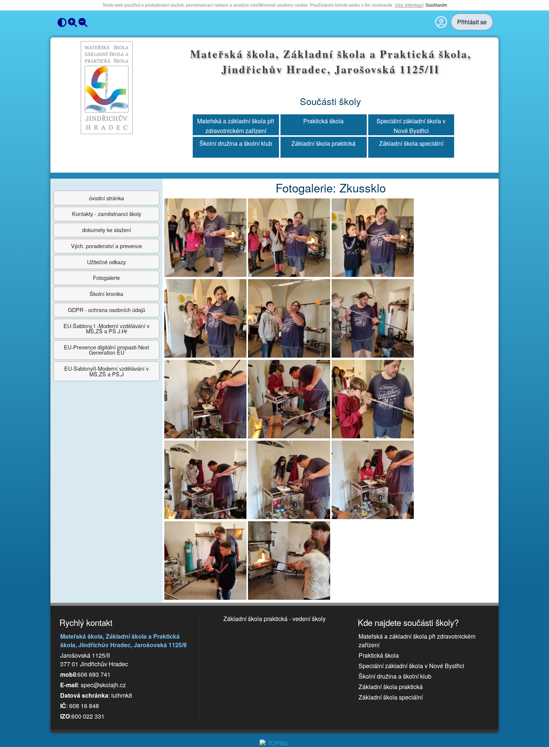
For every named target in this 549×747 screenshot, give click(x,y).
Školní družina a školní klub (235, 143)
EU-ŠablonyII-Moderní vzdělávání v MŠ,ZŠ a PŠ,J (106, 370)
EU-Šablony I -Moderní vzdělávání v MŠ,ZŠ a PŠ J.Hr (106, 328)
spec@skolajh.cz (103, 684)
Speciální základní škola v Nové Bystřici (411, 125)
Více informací (409, 5)
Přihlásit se (472, 22)
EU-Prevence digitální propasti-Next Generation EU (106, 349)
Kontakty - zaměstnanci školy (106, 213)
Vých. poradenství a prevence (106, 246)
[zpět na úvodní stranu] (107, 88)
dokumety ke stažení (106, 230)
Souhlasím (436, 5)
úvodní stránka (106, 198)
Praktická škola (323, 121)
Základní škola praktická (323, 143)
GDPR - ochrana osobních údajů (106, 310)
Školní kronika (106, 293)
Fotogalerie (106, 277)
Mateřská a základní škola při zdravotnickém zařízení (235, 125)
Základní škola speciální (411, 143)
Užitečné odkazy (106, 262)
